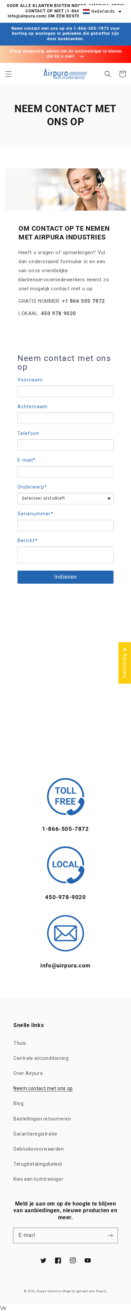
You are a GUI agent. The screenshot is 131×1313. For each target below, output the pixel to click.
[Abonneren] (110, 1235)
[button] (8, 74)
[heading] (65, 363)
